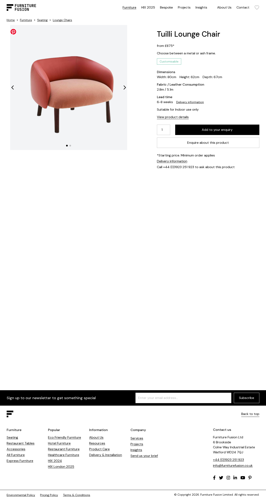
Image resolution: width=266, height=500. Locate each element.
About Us (224, 7)
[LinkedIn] (235, 478)
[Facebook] (214, 478)
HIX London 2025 (61, 466)
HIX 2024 (55, 461)
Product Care (99, 449)
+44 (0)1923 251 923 (228, 460)
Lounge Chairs (62, 20)
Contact (242, 7)
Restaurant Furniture (64, 449)
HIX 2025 (148, 7)
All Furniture (16, 455)
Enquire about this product (208, 142)
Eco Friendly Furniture (64, 437)
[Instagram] (228, 478)
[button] (12, 87)
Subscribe (246, 398)
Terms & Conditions (76, 495)
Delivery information (190, 102)
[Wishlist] (256, 7)
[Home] (21, 7)
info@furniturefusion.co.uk (233, 465)
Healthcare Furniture (63, 455)
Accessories (16, 449)
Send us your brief (144, 456)
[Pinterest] (249, 478)
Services (137, 438)
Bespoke (166, 7)
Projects (184, 7)
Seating (42, 20)
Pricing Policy (49, 495)
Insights (201, 7)
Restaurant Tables (20, 443)
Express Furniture (20, 461)
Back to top (250, 414)
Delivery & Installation (105, 455)
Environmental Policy (21, 495)
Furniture (129, 7)
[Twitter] (221, 478)
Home (11, 20)
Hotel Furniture (59, 443)
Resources (97, 443)
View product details (173, 117)
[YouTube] (242, 478)
